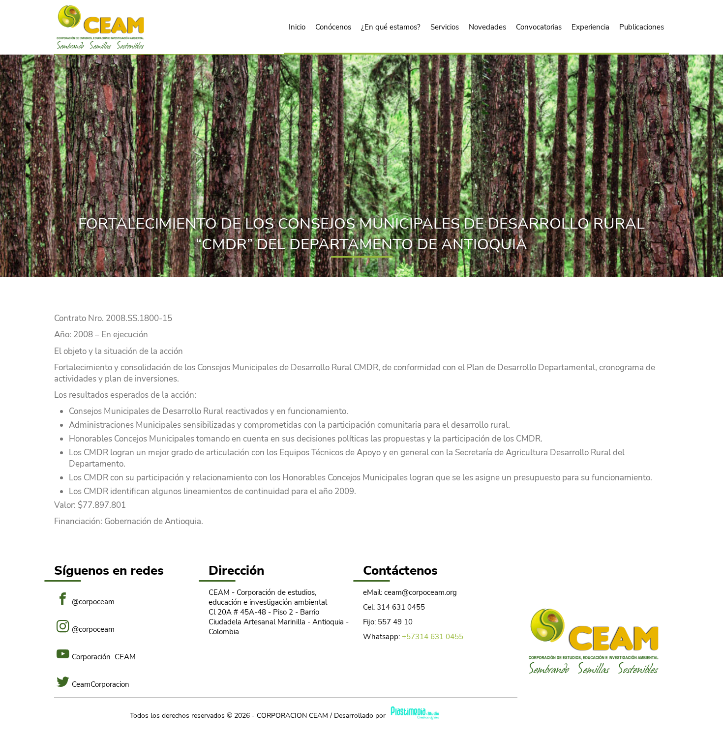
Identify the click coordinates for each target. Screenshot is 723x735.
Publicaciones (641, 27)
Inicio (297, 27)
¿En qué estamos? (391, 27)
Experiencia (590, 27)
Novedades (487, 27)
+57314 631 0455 (432, 637)
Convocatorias (539, 27)
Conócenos (333, 27)
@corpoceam (93, 601)
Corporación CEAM (104, 656)
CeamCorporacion (100, 683)
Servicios (444, 27)
